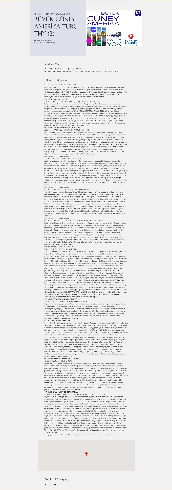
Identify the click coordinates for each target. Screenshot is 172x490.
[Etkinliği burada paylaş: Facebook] (45, 484)
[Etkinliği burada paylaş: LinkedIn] (55, 484)
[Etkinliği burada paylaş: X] (50, 484)
